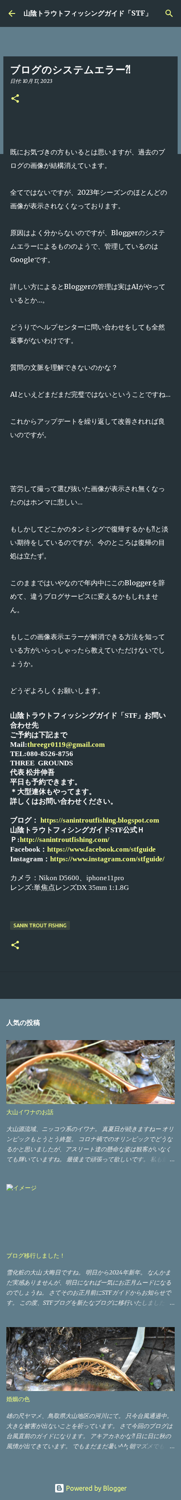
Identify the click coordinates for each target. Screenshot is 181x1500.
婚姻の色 (18, 1399)
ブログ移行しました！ (35, 1255)
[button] (15, 99)
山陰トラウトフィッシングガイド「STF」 (88, 13)
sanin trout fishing (40, 925)
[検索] (169, 13)
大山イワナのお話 (29, 1112)
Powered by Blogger (95, 1488)
